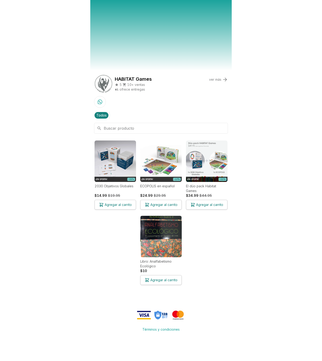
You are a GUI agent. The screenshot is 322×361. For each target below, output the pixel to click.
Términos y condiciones (161, 329)
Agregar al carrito (118, 205)
